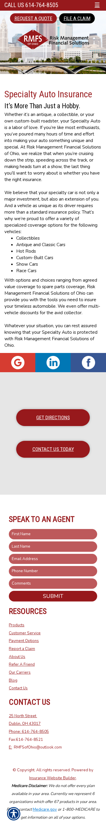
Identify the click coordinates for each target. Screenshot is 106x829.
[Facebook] (88, 362)
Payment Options (24, 640)
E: (10, 747)
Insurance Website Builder (52, 778)
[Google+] (17, 362)
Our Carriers (20, 672)
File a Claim (77, 18)
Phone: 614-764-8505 (29, 731)
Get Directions (53, 417)
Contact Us (18, 688)
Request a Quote (33, 18)
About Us (17, 656)
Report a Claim (22, 648)
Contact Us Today (53, 449)
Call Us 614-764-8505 (31, 5)
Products (16, 625)
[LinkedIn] (53, 362)
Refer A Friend (22, 664)
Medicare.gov (45, 809)
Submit (53, 596)
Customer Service (25, 633)
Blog (13, 680)
